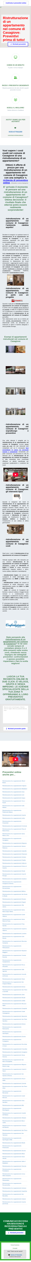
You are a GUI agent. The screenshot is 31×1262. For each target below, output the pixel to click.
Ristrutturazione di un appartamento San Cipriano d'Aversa (13, 1074)
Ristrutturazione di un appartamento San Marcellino (13, 1194)
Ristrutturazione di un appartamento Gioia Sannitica (13, 1101)
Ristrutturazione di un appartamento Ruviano (14, 899)
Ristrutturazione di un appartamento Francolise (14, 1049)
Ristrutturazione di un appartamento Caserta (14, 815)
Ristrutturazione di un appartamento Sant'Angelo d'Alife (11, 1138)
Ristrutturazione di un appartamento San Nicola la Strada (14, 895)
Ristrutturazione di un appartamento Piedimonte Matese (11, 811)
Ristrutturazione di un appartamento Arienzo (14, 1024)
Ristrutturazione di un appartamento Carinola (14, 1083)
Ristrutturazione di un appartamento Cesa (13, 791)
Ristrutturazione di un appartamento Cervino (14, 1036)
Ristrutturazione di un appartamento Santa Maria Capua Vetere (13, 910)
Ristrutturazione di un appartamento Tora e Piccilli (13, 801)
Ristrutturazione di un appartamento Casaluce (14, 878)
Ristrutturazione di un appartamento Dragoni (14, 902)
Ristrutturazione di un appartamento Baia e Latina (13, 1121)
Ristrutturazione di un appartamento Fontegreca (11, 1040)
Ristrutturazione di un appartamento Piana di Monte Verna (14, 829)
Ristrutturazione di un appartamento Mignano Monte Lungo (14, 1065)
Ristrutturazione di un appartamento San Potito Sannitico (14, 1020)
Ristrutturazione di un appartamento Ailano (13, 1153)
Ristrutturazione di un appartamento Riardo (13, 1142)
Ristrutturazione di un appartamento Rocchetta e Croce (14, 1045)
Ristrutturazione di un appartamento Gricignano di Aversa (11, 882)
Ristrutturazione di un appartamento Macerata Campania (14, 942)
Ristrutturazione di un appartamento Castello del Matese (14, 1113)
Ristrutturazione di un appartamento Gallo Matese (13, 806)
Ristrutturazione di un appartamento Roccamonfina (11, 1184)
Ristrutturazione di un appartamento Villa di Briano (13, 781)
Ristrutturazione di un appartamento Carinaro (14, 1188)
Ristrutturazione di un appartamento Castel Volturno (13, 915)
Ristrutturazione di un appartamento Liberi (13, 994)
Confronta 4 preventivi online (16, 3)
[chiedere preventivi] (17, 300)
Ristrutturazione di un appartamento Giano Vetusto (13, 1157)
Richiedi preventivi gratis (17, 728)
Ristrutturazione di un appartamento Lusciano (14, 933)
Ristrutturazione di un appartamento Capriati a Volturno (14, 929)
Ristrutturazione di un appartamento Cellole (13, 1000)
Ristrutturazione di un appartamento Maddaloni (14, 788)
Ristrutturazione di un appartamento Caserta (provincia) (14, 1202)
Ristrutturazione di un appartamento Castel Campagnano (13, 1012)
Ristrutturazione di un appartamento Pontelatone (11, 1170)
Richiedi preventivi (19, 44)
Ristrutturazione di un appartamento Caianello (14, 851)
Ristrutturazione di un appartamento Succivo (14, 1150)
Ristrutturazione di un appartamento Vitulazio (14, 1117)
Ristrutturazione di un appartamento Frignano (14, 785)
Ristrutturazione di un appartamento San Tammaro (13, 1134)
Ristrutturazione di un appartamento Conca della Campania (13, 1174)
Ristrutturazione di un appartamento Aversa (13, 986)
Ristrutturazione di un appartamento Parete (13, 871)
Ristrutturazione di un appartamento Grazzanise (11, 822)
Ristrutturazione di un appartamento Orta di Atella (13, 1079)
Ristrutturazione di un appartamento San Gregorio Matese (13, 982)
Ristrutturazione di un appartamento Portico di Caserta (14, 867)
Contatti (15, 1248)
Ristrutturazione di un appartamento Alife (13, 1105)
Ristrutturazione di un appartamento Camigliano (11, 839)
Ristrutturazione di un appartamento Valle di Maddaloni (13, 1162)
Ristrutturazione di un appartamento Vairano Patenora (14, 847)
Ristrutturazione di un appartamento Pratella (14, 860)
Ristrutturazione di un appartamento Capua (13, 798)
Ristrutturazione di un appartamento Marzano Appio (14, 1004)
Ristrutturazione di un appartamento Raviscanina (11, 1027)
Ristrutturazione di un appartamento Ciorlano (14, 857)
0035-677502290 (15, 132)
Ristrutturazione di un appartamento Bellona (14, 891)
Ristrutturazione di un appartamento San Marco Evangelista (13, 1060)
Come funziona (15, 1245)
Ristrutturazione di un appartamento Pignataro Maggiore (14, 951)
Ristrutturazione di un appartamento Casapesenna (11, 960)
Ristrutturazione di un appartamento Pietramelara (11, 1179)
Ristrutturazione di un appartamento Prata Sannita (13, 924)
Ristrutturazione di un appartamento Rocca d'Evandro (13, 965)
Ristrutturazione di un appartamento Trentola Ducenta (14, 956)
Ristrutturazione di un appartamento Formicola (14, 826)
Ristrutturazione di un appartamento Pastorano (14, 854)
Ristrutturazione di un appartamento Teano (13, 979)
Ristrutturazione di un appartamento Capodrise (14, 1191)
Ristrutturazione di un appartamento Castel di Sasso (14, 1070)
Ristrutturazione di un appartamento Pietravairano (11, 946)
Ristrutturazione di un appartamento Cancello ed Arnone (14, 975)
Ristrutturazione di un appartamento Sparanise (14, 1016)
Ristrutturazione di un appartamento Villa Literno (13, 905)
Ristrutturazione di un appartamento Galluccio (14, 863)
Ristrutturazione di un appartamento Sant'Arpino (11, 1032)
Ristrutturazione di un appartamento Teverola (14, 1166)
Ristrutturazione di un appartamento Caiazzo (14, 1199)
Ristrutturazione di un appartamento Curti (13, 794)
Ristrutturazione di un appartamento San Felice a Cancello (14, 990)
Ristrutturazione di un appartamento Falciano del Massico (14, 1126)
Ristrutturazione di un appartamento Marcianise (11, 1091)
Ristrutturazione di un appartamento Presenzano (11, 1146)
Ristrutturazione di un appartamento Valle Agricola (13, 970)
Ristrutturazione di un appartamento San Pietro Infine (14, 1087)
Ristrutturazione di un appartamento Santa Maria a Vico (13, 834)
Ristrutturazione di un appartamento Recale (13, 997)
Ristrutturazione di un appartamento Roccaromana (11, 887)
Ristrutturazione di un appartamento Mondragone (11, 1109)
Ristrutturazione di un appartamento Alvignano (14, 843)
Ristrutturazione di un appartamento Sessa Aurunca (13, 1055)
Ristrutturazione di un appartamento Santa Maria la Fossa (13, 920)
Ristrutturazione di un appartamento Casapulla (14, 1008)
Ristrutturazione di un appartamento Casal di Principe (14, 874)
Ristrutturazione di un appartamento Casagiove (14, 1052)
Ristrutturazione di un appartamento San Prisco (14, 1130)
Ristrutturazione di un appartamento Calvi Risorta (13, 937)
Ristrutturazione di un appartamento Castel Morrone (13, 1096)
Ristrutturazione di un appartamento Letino (13, 818)
